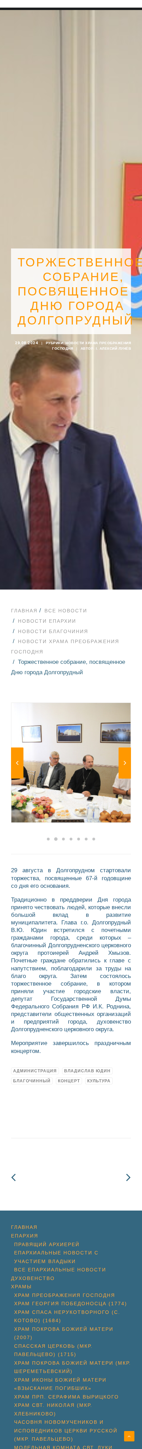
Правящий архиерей (47, 1244)
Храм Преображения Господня (64, 1295)
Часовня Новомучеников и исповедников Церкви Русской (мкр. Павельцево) (66, 1430)
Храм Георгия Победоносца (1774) (70, 1303)
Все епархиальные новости (60, 1269)
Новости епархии (47, 621)
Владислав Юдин (87, 1071)
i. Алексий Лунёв (113, 348)
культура (99, 1081)
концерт (69, 1081)
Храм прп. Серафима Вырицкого (66, 1397)
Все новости (65, 610)
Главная (24, 610)
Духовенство (33, 1278)
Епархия (24, 1236)
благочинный (32, 1081)
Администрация (35, 1071)
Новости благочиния (53, 631)
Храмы (21, 1286)
